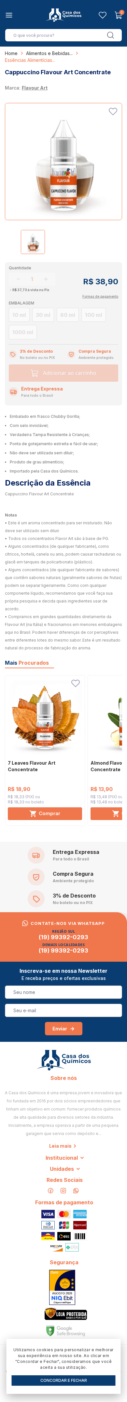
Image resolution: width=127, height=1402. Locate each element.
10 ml (19, 315)
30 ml (43, 315)
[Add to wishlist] (113, 111)
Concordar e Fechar (63, 1380)
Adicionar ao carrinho (69, 372)
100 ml (93, 315)
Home (11, 53)
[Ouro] (62, 1287)
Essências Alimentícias (28, 60)
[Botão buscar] (110, 35)
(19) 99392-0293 (63, 937)
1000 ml (22, 332)
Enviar (59, 1028)
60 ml (67, 315)
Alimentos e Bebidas (48, 53)
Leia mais (60, 1146)
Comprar (49, 813)
